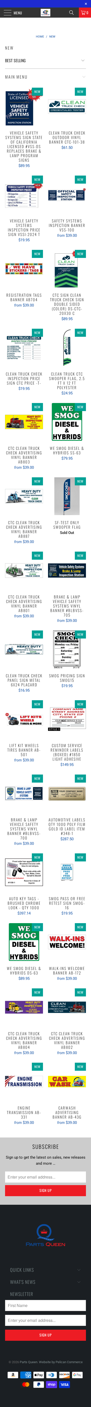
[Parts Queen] (45, 13)
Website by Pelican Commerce (61, 1362)
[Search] (73, 12)
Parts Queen (28, 1362)
